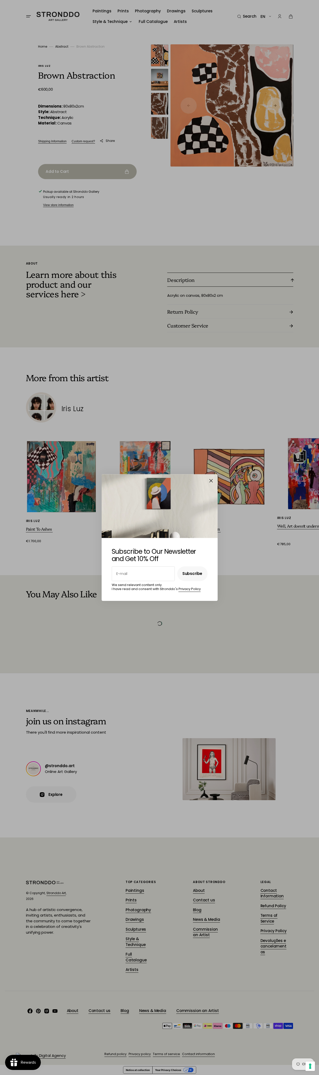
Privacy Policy (190, 589)
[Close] (211, 480)
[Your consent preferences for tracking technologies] (310, 1066)
